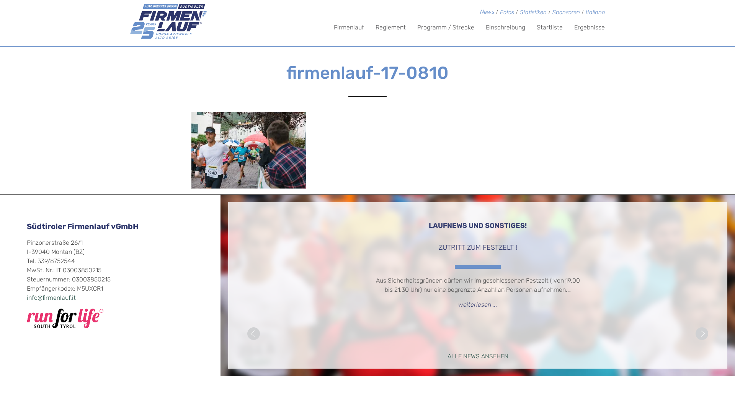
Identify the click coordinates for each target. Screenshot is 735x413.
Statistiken (533, 13)
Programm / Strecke (445, 28)
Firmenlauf (349, 28)
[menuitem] (595, 13)
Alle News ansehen (478, 357)
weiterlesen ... (477, 305)
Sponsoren (566, 13)
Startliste (550, 28)
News (487, 12)
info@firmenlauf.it (51, 298)
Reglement (391, 28)
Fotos (507, 13)
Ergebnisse (589, 28)
